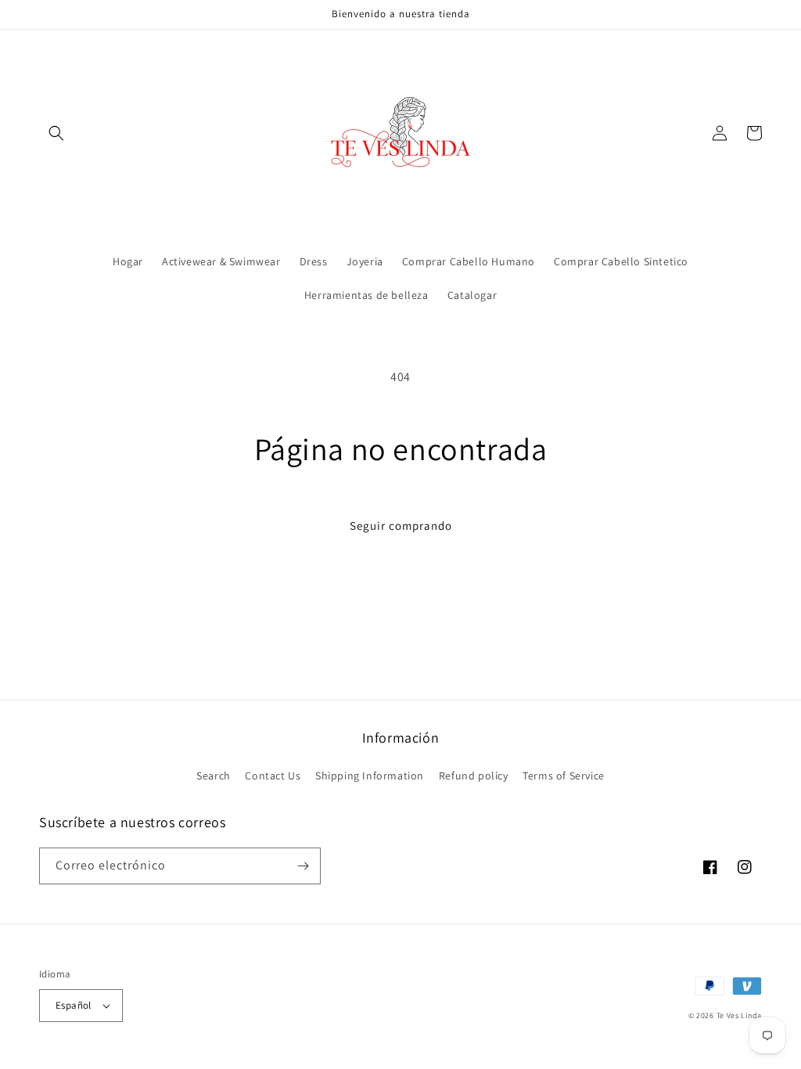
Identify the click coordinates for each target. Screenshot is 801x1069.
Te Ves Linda (739, 1015)
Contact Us (272, 775)
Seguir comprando (401, 525)
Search (213, 775)
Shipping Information (369, 775)
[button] (56, 133)
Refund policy (473, 775)
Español (74, 1005)
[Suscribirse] (303, 866)
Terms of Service (564, 775)
